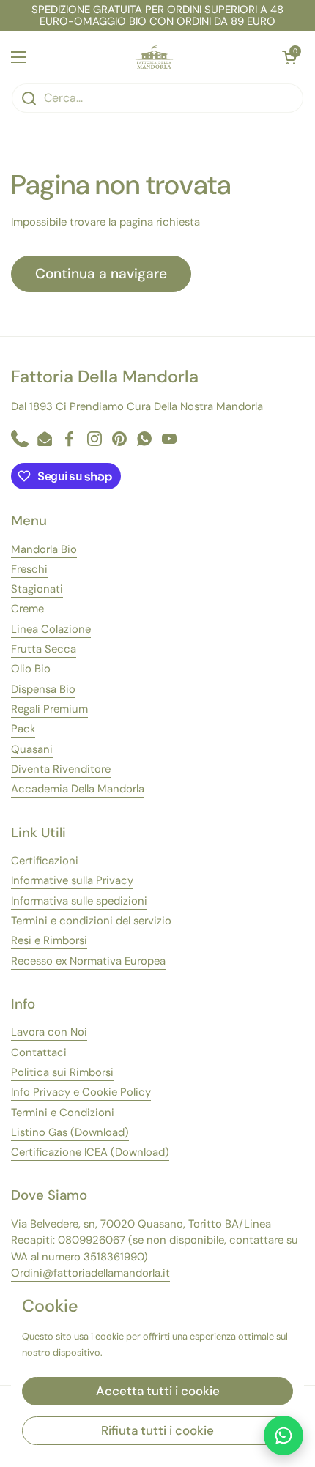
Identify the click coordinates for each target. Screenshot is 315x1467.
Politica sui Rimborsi (62, 1072)
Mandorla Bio (44, 549)
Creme (27, 608)
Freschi (29, 569)
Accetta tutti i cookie (158, 1391)
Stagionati (37, 589)
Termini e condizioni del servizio (91, 920)
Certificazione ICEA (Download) (90, 1152)
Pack (23, 728)
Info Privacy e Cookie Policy (81, 1092)
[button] (289, 57)
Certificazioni (44, 860)
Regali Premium (49, 709)
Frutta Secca (43, 649)
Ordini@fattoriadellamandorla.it (90, 1273)
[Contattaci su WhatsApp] (283, 1435)
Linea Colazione (51, 629)
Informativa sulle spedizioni (79, 901)
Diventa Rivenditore (61, 769)
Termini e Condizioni (62, 1112)
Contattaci (39, 1052)
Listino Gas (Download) (70, 1132)
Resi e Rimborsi (49, 940)
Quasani (32, 749)
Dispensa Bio (43, 689)
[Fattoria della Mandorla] (154, 57)
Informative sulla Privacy (72, 880)
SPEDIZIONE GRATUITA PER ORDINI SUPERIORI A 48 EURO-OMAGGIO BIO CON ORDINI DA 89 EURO (158, 16)
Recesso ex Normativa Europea (88, 961)
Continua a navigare (101, 273)
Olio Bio (31, 668)
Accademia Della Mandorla (77, 788)
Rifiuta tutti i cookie (157, 1430)
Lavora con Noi (49, 1032)
